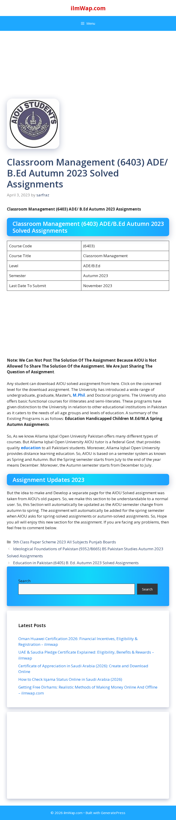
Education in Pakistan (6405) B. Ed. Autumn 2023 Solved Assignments (76, 562)
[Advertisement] (88, 755)
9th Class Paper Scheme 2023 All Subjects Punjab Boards (64, 542)
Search (24, 580)
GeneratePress (113, 812)
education (31, 447)
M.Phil (79, 395)
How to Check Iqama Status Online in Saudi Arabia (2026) (70, 679)
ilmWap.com (88, 8)
